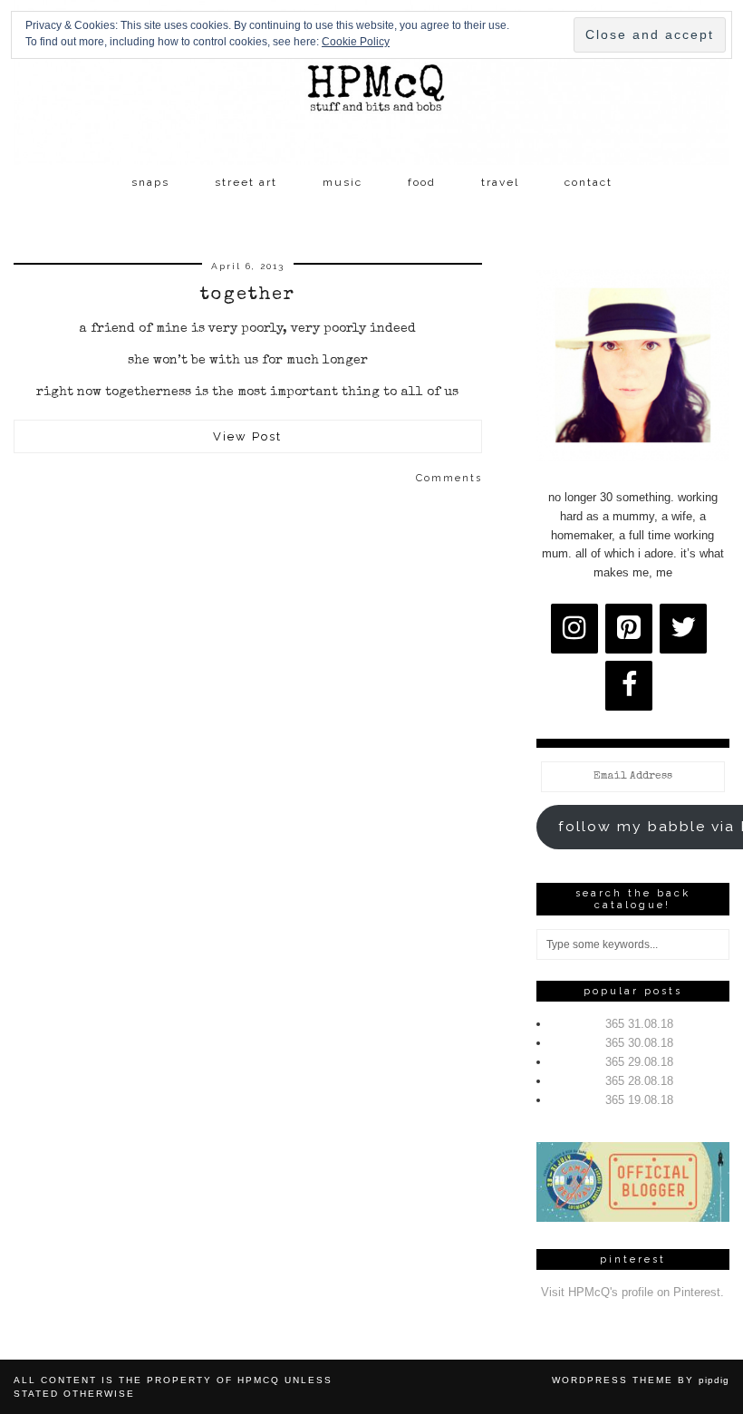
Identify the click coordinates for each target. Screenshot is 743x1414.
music (342, 182)
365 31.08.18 (639, 1024)
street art (246, 182)
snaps (150, 182)
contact (588, 182)
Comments (449, 478)
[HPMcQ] (371, 82)
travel (500, 182)
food (422, 182)
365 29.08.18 (639, 1062)
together (247, 295)
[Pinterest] (628, 629)
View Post (247, 436)
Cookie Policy (356, 41)
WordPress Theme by (640, 1380)
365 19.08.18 (639, 1100)
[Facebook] (628, 686)
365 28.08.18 (639, 1081)
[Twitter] (683, 629)
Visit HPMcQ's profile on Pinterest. (632, 1292)
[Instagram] (574, 629)
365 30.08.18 (639, 1043)
